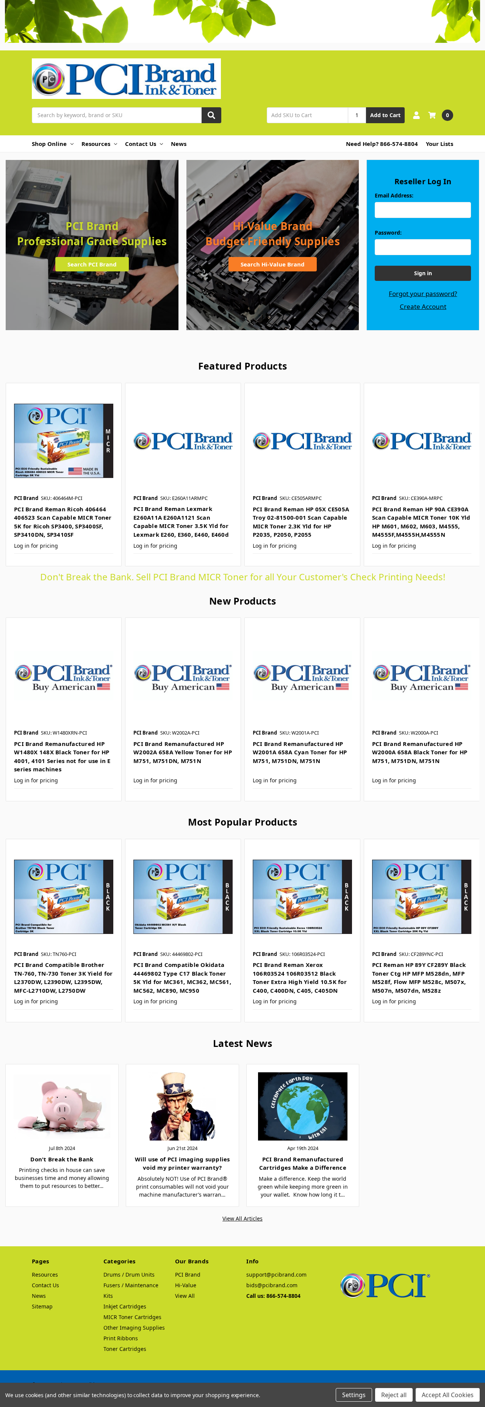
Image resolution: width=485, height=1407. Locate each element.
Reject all (394, 1395)
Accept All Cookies (448, 1395)
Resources (95, 143)
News (178, 143)
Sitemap (42, 1306)
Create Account (423, 306)
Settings (354, 1395)
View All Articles (242, 1218)
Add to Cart (385, 115)
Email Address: (394, 195)
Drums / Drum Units (129, 1274)
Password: (388, 232)
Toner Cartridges (124, 1348)
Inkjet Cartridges (124, 1306)
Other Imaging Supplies (134, 1327)
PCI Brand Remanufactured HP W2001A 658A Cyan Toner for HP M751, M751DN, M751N (300, 752)
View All (185, 1295)
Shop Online (49, 143)
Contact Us (140, 143)
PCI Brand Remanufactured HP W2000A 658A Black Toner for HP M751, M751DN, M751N (420, 752)
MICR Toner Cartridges (132, 1317)
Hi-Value (185, 1285)
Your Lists (439, 143)
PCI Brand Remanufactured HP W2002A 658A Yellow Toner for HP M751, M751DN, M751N (182, 752)
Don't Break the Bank (61, 1159)
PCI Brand (187, 1274)
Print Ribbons (120, 1338)
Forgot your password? (423, 293)
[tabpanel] (63, 474)
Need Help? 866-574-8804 (382, 143)
